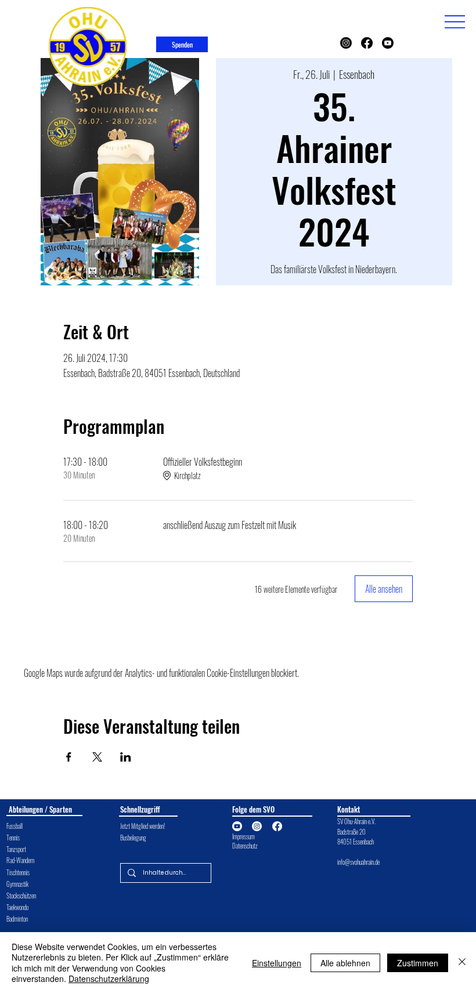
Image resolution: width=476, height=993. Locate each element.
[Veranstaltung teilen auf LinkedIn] (125, 757)
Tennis (13, 837)
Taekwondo (17, 907)
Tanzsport (16, 849)
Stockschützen (21, 895)
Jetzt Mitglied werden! (142, 826)
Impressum (243, 836)
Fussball (14, 826)
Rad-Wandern (20, 860)
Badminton (17, 918)
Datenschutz (245, 845)
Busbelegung (133, 837)
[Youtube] (388, 43)
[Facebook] (367, 43)
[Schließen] (462, 962)
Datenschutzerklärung (108, 978)
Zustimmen (417, 963)
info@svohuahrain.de (358, 862)
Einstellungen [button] (276, 963)
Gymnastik (17, 884)
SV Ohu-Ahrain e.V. (357, 821)
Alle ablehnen (345, 963)
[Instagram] (346, 43)
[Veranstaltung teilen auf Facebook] (68, 757)
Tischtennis (18, 872)
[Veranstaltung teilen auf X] (97, 757)
